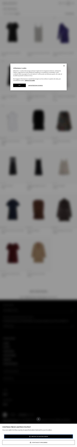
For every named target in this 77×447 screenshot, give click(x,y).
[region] (38, 77)
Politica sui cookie (30, 80)
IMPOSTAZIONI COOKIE (35, 85)
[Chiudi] (64, 66)
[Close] (38, 419)
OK (19, 85)
